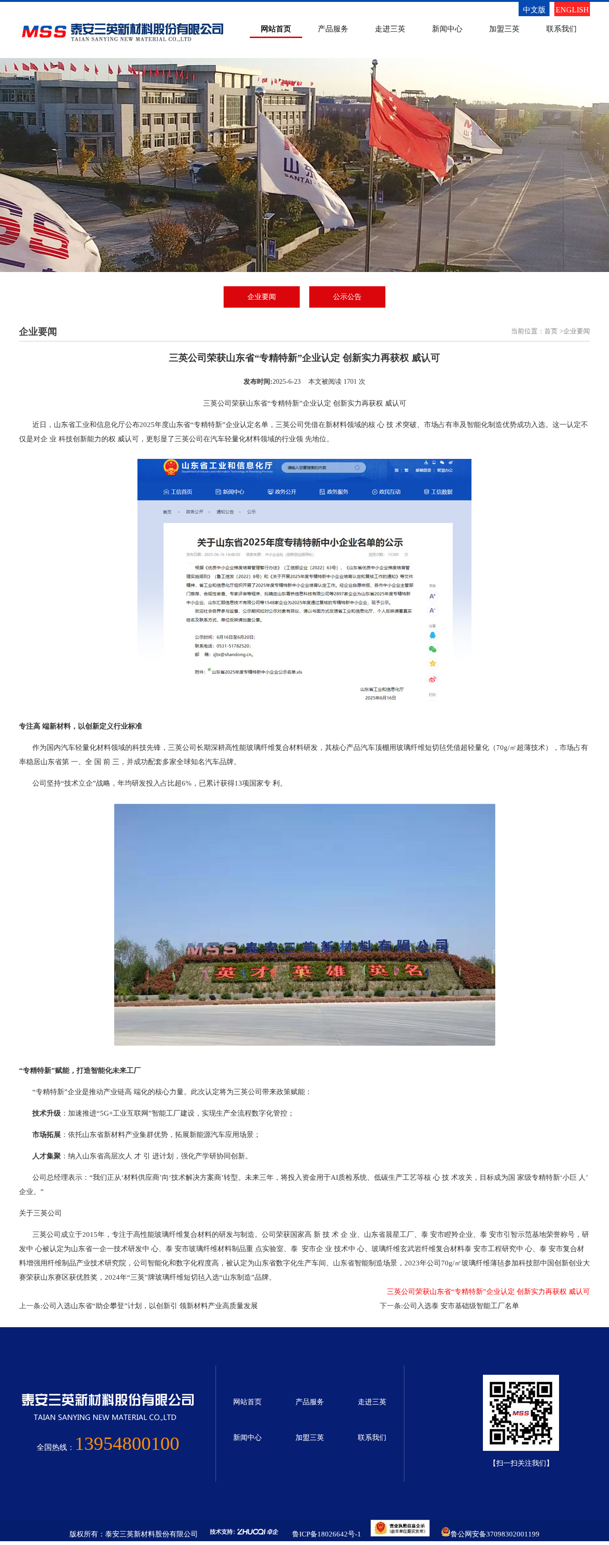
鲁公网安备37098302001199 (495, 1534)
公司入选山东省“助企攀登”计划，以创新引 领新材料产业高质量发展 (150, 1306)
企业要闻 (261, 297)
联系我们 (561, 29)
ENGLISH (572, 10)
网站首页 (276, 29)
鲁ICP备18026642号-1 (326, 1534)
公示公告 (347, 297)
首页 (551, 331)
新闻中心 (447, 29)
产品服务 (333, 29)
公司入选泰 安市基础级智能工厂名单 (461, 1306)
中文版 (534, 10)
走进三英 (390, 29)
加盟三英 (504, 29)
